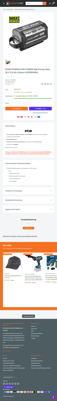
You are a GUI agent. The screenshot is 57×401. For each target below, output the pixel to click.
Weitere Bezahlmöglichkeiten (40, 112)
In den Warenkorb (16, 108)
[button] (53, 397)
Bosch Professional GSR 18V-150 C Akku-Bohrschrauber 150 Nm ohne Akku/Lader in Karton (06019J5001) (33, 278)
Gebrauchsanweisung (36, 360)
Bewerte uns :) (28, 228)
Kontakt (5, 358)
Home (4, 9)
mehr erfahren (7, 350)
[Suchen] (44, 3)
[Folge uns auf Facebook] (4, 384)
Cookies (33, 338)
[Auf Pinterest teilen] (45, 84)
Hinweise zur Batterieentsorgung (11, 365)
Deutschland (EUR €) (8, 377)
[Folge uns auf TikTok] (15, 384)
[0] (53, 3)
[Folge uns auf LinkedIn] (18, 384)
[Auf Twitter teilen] (48, 84)
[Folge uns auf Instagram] (10, 384)
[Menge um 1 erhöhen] (23, 103)
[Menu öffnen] (3, 3)
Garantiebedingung (36, 365)
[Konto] (50, 3)
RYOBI (11, 84)
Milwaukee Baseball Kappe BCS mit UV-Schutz (12, 276)
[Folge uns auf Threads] (7, 384)
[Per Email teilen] (51, 84)
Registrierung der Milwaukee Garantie (41, 368)
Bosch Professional (30, 274)
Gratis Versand (24, 92)
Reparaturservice (35, 363)
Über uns (33, 326)
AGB (32, 331)
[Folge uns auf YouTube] (12, 384)
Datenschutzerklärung (37, 333)
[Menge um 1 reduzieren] (15, 103)
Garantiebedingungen (8, 363)
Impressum (34, 328)
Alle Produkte (10, 9)
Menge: (7, 103)
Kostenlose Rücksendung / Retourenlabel (14, 368)
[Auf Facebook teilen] (42, 84)
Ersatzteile (34, 358)
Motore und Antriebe (8, 370)
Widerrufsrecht (35, 336)
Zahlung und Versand (8, 360)
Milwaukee (7, 273)
